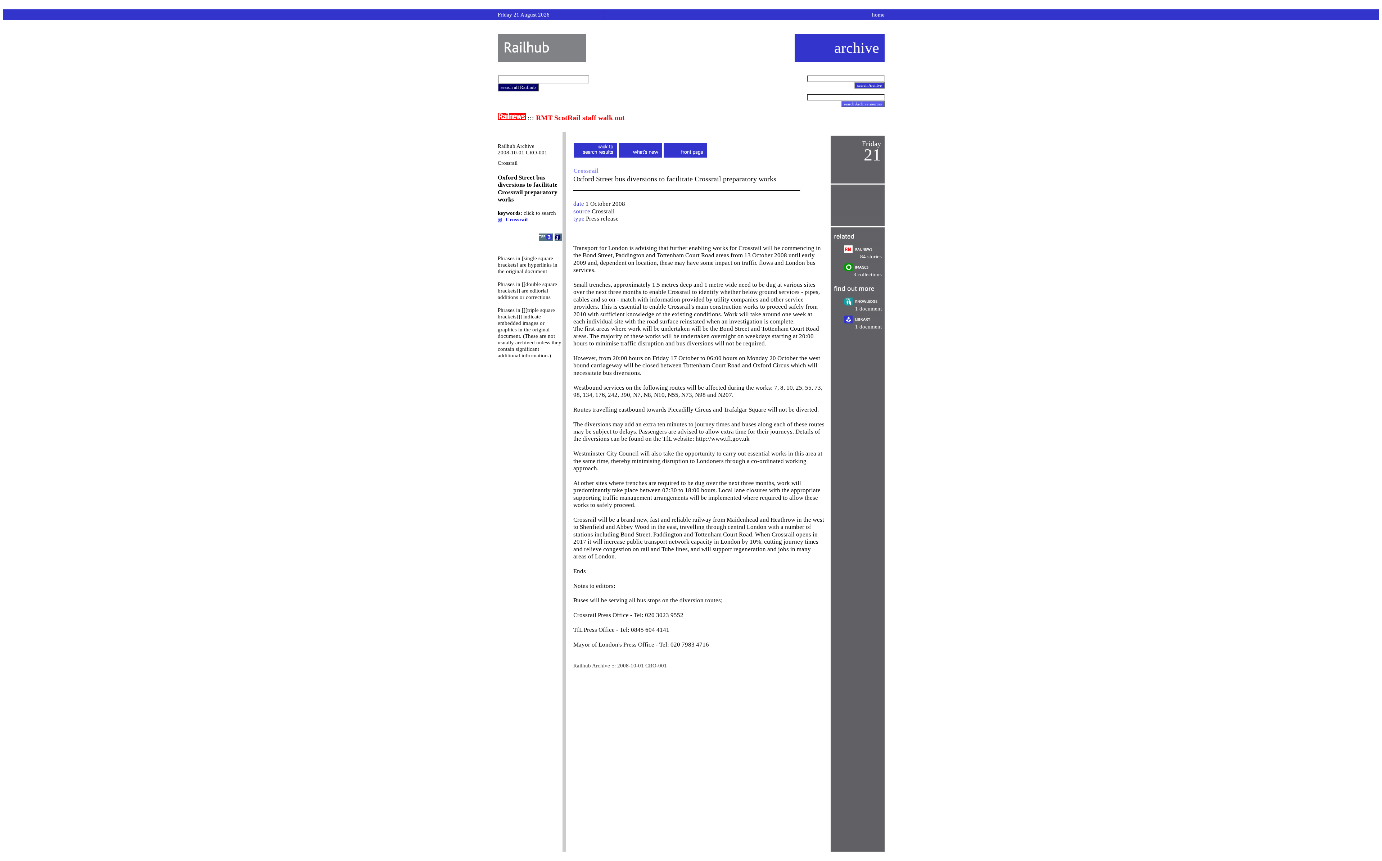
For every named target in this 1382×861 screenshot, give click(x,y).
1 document (868, 309)
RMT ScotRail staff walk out (580, 118)
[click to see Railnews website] (512, 118)
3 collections (867, 274)
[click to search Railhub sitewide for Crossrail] (500, 219)
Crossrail (603, 211)
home (878, 15)
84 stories (871, 256)
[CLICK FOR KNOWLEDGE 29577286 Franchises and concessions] (862, 304)
